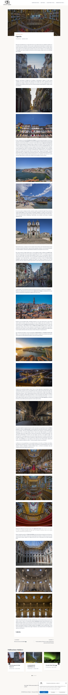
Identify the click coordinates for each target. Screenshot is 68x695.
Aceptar (44, 692)
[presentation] (16, 657)
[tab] (33, 675)
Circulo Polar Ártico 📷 (51, 665)
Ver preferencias (62, 692)
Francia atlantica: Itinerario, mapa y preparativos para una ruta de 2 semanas (45, 641)
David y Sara (19, 38)
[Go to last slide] (9, 663)
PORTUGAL (21, 34)
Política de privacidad (33, 685)
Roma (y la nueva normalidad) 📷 (20, 640)
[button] (66, 683)
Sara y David (12, 668)
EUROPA (17, 34)
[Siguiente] (58, 663)
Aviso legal (26, 685)
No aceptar (53, 692)
